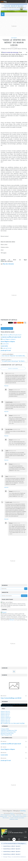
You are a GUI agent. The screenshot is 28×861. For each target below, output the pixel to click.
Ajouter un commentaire (13, 368)
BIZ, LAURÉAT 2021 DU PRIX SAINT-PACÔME (13, 723)
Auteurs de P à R (5, 719)
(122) (6, 735)
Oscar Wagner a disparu (8, 749)
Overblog (23, 811)
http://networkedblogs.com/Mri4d (11, 698)
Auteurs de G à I (5, 714)
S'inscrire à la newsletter (7, 328)
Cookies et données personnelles (17, 817)
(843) (5, 729)
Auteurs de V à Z (5, 722)
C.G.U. (10, 816)
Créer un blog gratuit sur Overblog (8, 814)
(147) (7, 733)
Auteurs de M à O (5, 717)
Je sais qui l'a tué (6, 760)
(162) (8, 732)
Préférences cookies (14, 819)
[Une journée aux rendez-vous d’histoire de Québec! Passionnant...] (14, 705)
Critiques (14, 37)
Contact (24, 814)
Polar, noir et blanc (14, 6)
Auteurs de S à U (5, 720)
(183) (9, 730)
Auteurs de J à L (5, 716)
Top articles (18, 814)
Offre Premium (6, 817)
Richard (12, 620)
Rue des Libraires (8, 264)
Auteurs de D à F (5, 713)
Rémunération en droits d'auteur (20, 816)
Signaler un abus (3, 816)
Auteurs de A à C (5, 711)
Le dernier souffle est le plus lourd (11, 744)
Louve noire (4, 755)
